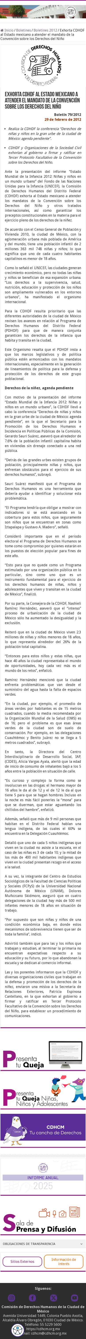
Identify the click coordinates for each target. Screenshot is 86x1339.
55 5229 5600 (51, 1324)
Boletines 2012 (45, 30)
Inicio (8, 30)
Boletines (23, 30)
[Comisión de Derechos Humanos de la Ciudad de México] (43, 11)
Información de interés (64, 1262)
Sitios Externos (22, 1262)
